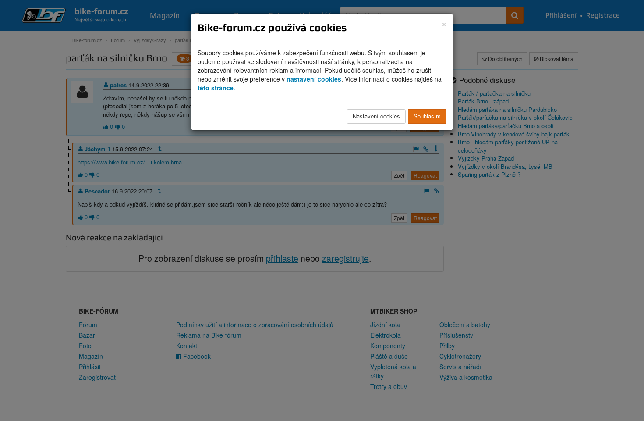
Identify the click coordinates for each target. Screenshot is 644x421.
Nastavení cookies (376, 116)
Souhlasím (427, 116)
